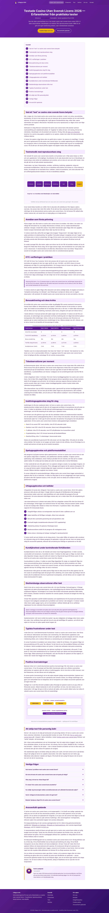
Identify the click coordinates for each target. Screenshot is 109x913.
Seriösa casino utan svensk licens (67, 737)
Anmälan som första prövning (38, 56)
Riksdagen (27, 827)
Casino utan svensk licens (56, 2)
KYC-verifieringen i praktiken (37, 59)
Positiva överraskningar (36, 91)
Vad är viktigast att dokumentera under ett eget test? (41, 795)
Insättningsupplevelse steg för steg (39, 70)
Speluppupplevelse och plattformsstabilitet (42, 73)
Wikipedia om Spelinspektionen (56, 825)
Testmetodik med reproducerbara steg (40, 52)
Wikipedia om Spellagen (39, 825)
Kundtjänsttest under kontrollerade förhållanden (43, 81)
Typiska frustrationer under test (38, 88)
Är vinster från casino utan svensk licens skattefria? (41, 784)
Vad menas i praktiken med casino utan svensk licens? (42, 769)
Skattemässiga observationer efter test (40, 84)
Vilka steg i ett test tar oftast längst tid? (37, 779)
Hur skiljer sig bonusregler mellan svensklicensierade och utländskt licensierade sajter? (52, 790)
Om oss (85, 2)
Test (74, 2)
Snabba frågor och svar (46, 30)
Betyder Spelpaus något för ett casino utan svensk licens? (43, 800)
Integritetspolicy (77, 900)
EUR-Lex (45, 827)
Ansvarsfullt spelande (63, 30)
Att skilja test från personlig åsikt (39, 95)
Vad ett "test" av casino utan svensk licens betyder (44, 48)
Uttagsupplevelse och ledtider (38, 77)
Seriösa (79, 2)
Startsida (50, 895)
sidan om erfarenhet (74, 132)
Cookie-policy (77, 902)
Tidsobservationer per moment (38, 66)
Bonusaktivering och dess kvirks (38, 63)
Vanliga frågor (33, 99)
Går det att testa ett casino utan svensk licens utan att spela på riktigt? (47, 774)
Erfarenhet (68, 2)
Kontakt (92, 2)
